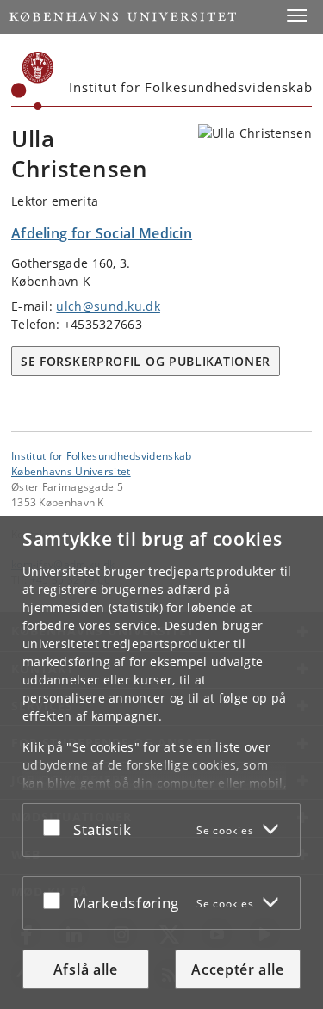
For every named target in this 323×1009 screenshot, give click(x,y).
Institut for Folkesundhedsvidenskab (101, 455)
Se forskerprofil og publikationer (145, 361)
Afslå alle (85, 969)
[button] (297, 15)
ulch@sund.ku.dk (108, 306)
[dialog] (161, 762)
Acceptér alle (237, 969)
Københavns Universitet (71, 471)
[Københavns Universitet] (32, 81)
